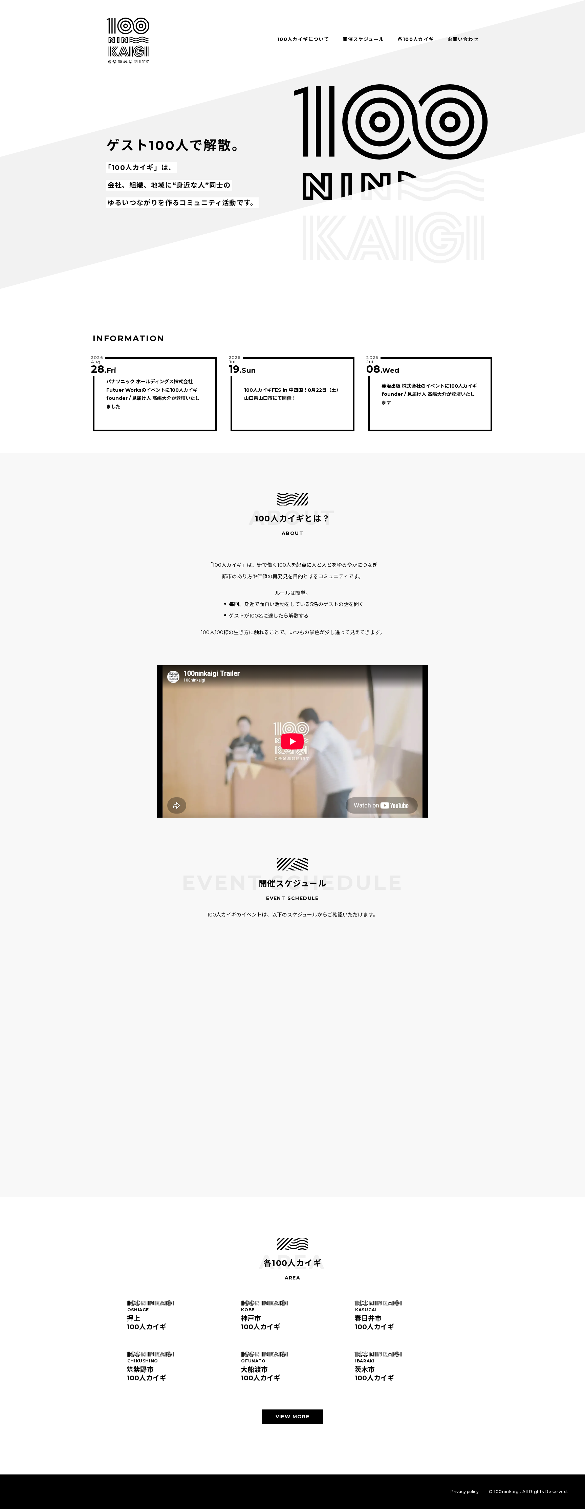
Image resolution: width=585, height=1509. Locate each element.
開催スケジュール (363, 39)
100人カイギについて (303, 39)
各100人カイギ (415, 39)
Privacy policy (465, 1491)
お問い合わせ (463, 39)
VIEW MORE (293, 1417)
